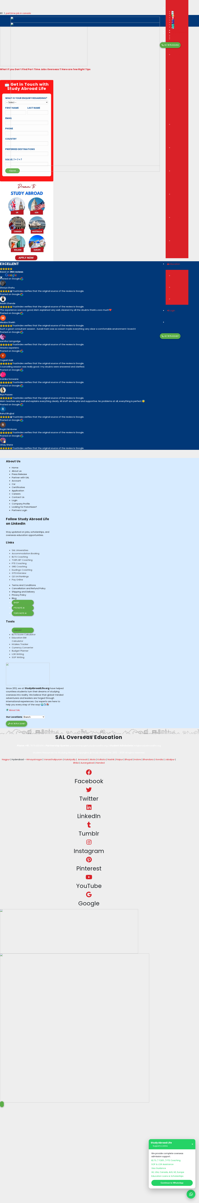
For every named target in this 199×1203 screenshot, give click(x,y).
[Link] (85, 96)
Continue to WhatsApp (172, 1183)
